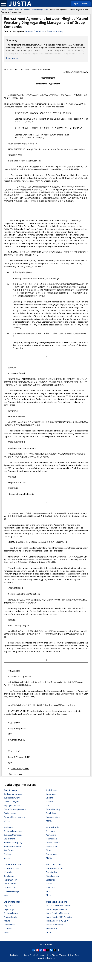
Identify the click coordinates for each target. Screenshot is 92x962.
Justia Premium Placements (58, 913)
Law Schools (52, 827)
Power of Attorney (55, 31)
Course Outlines (53, 842)
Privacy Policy (74, 955)
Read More (11, 58)
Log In (75, 4)
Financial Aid (51, 838)
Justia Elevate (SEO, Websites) (59, 917)
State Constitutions (54, 868)
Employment (9, 838)
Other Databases (13, 901)
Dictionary (50, 831)
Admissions (51, 835)
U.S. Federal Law (12, 864)
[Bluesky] (51, 950)
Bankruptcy (51, 794)
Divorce (49, 801)
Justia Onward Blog (54, 924)
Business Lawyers (12, 797)
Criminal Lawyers (11, 801)
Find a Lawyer (11, 790)
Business (8, 827)
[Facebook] (40, 950)
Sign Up (85, 4)
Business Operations (34, 31)
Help (48, 955)
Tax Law (7, 854)
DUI (47, 805)
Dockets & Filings (11, 891)
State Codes (51, 872)
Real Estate (9, 850)
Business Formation (13, 831)
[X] (54, 950)
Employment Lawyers (13, 805)
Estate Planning (53, 809)
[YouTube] (37, 950)
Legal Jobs (8, 905)
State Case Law (53, 876)
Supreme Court (10, 880)
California (50, 880)
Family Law (51, 813)
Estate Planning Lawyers (15, 809)
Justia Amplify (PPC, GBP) (57, 920)
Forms (10, 10)
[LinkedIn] (33, 950)
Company (40, 955)
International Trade (12, 846)
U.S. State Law (53, 864)
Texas (48, 891)
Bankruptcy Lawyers (13, 794)
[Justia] (20, 3)
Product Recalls (10, 917)
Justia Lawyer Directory (56, 909)
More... (7, 820)
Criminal (49, 797)
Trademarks (9, 924)
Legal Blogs (9, 909)
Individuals (51, 790)
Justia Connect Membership (58, 905)
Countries (8, 928)
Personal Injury (53, 817)
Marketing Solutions (56, 901)
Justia (3, 10)
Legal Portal (29, 955)
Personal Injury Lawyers (14, 817)
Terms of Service (59, 955)
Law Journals (52, 846)
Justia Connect (16, 955)
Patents (7, 920)
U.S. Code (8, 872)
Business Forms (11, 913)
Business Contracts (22, 10)
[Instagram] (44, 950)
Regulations (9, 876)
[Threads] (47, 950)
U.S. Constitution (11, 868)
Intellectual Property (13, 842)
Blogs (48, 850)
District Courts (10, 887)
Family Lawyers (10, 813)
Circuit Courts (10, 883)
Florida (49, 883)
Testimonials (52, 928)
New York (50, 887)
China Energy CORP (40, 10)
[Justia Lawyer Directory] (58, 950)
